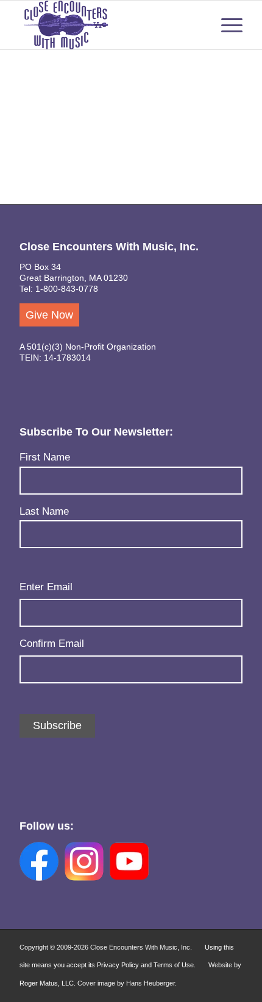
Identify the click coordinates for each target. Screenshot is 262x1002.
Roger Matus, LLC (46, 983)
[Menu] (226, 25)
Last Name (44, 511)
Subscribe (57, 725)
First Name (44, 457)
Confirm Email (51, 643)
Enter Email (46, 587)
